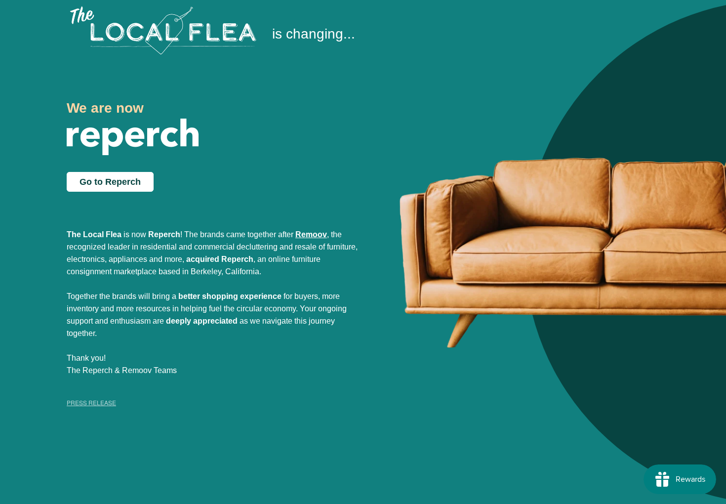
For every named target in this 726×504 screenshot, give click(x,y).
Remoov (311, 234)
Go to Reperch (110, 182)
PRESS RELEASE (91, 402)
